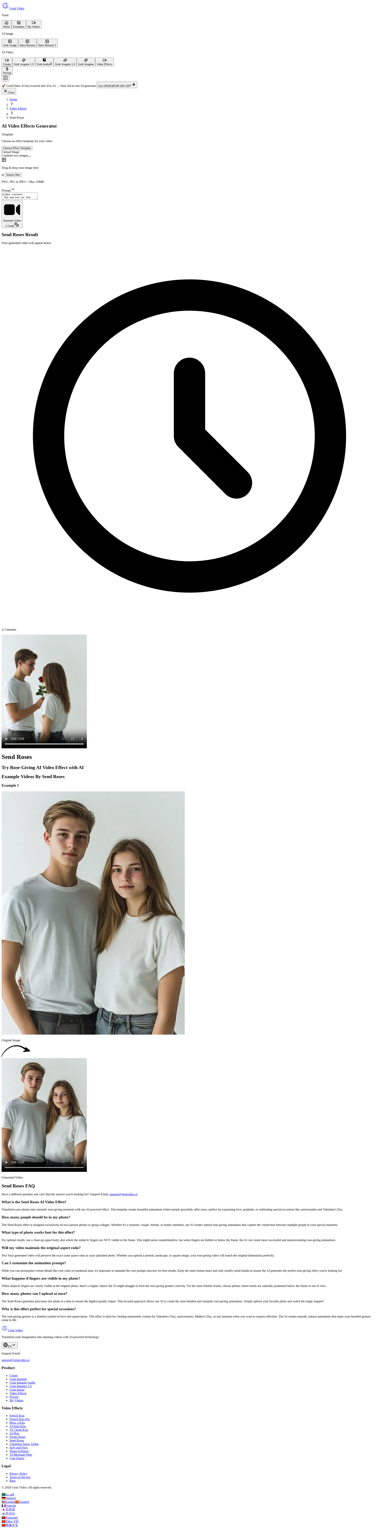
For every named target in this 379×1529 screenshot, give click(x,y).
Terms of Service (20, 1477)
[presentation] (189, 170)
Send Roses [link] (16, 117)
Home (13, 99)
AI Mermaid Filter (20, 1454)
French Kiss (16, 1415)
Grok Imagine (18, 1379)
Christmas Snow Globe (23, 1444)
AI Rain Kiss (17, 1426)
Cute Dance (16, 1458)
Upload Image (10, 152)
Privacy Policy (18, 1473)
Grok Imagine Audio (22, 1382)
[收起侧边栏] (5, 78)
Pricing (13, 1396)
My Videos (16, 1400)
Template (7, 134)
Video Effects (17, 108)
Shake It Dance (19, 1451)
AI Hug (14, 1433)
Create (13, 1375)
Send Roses (16, 1440)
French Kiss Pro (19, 1419)
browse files (13, 174)
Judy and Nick (18, 1447)
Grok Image (16, 1389)
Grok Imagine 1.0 (20, 1386)
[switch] (29, 156)
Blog (12, 1480)
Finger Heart (17, 1437)
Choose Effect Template (17, 148)
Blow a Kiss (17, 1422)
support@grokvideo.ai (123, 1194)
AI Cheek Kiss (18, 1429)
